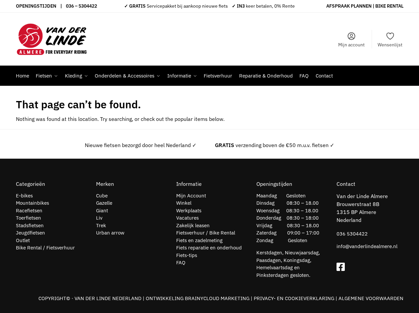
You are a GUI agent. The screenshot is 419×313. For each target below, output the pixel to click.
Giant (102, 210)
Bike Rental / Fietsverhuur (45, 247)
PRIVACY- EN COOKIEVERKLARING (294, 298)
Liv (99, 218)
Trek (101, 225)
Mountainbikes (32, 203)
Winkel (183, 203)
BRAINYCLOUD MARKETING (217, 298)
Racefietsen (29, 210)
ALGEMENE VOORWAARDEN (371, 298)
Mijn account (351, 45)
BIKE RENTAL (389, 6)
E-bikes (24, 195)
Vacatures (187, 218)
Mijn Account (191, 195)
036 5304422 (352, 234)
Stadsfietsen (30, 225)
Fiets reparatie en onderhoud (209, 247)
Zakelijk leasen (193, 225)
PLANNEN (361, 6)
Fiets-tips (186, 255)
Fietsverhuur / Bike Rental (205, 233)
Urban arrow (110, 233)
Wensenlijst (390, 45)
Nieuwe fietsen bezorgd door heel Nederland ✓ (140, 145)
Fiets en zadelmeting (199, 240)
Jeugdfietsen (30, 233)
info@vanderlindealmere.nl (367, 246)
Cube (102, 195)
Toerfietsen (28, 218)
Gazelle (104, 203)
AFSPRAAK (338, 6)
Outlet (23, 240)
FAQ (180, 262)
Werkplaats (188, 210)
